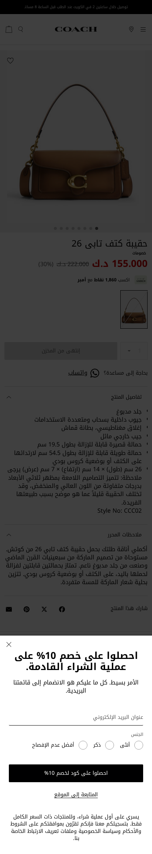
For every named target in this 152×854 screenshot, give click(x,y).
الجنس (137, 734)
